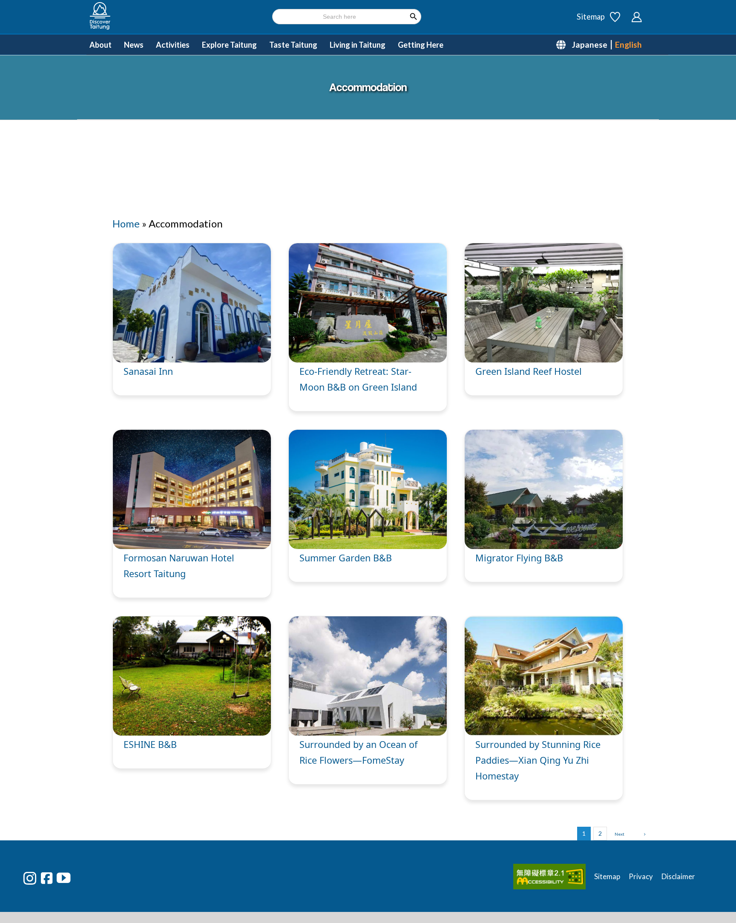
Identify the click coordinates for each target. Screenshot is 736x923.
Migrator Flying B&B (519, 558)
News (134, 44)
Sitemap (591, 16)
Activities (173, 44)
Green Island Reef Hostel (528, 371)
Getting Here (420, 44)
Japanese (589, 44)
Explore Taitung (229, 44)
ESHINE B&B (150, 744)
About (100, 44)
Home (126, 223)
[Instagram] (29, 878)
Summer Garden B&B (345, 558)
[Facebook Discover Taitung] (46, 878)
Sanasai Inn (148, 371)
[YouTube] (63, 878)
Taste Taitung (293, 44)
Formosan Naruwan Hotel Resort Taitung (211, 558)
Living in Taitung (357, 44)
